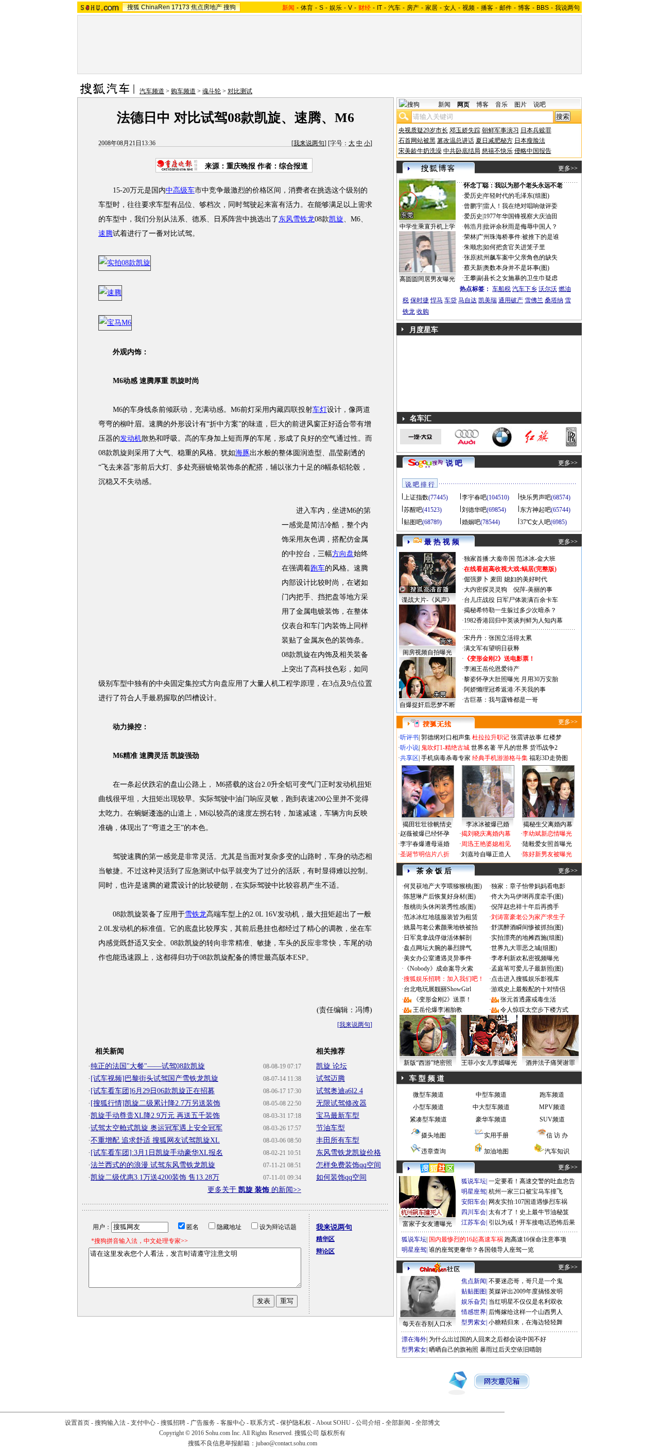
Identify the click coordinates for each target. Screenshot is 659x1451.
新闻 (444, 104)
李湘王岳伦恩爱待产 (491, 668)
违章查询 (433, 1151)
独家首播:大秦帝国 (489, 558)
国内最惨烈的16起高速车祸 (466, 1239)
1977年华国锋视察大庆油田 (520, 216)
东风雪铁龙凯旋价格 (348, 1152)
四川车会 (473, 1212)
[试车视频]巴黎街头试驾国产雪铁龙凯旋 (154, 1078)
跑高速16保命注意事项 (535, 1239)
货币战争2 (544, 747)
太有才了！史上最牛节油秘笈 (529, 1212)
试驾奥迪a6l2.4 (339, 1091)
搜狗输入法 (110, 1422)
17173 (180, 7)
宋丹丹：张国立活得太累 (498, 638)
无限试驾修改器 (341, 1103)
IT (379, 7)
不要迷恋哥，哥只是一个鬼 (526, 1281)
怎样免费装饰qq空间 (348, 1165)
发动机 (131, 438)
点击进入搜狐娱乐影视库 (525, 978)
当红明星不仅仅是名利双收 (526, 1301)
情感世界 (473, 1312)
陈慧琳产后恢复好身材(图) (440, 896)
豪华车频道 (491, 1119)
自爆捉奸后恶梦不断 (427, 705)
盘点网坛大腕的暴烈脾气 (438, 948)
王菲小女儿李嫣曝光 (489, 1062)
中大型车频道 (491, 1107)
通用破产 (510, 300)
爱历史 (473, 195)
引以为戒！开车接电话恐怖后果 (532, 1222)
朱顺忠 (473, 247)
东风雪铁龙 (297, 219)
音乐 (501, 104)
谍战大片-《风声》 (427, 599)
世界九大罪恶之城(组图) (524, 948)
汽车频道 (152, 91)
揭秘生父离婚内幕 (548, 824)
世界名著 (483, 747)
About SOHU (333, 1422)
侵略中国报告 (532, 150)
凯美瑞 (487, 300)
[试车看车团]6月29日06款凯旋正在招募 (153, 1091)
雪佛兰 (534, 300)
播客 (487, 7)
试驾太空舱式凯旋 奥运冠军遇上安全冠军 (156, 1128)
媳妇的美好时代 (525, 579)
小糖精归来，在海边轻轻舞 (526, 1322)
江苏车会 (473, 1222)
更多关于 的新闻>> (254, 1190)
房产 (413, 7)
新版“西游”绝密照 (428, 1062)
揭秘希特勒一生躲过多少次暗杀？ (510, 610)
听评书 (409, 737)
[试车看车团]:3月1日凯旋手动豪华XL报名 (157, 1152)
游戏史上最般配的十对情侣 (528, 989)
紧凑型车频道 (428, 1119)
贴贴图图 (473, 1291)
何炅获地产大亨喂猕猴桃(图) (443, 886)
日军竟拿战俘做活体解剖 (438, 937)
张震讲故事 (526, 737)
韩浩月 (473, 226)
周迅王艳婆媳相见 (486, 844)
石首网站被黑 (417, 140)
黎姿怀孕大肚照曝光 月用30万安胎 (511, 679)
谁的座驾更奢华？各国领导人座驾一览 (481, 1249)
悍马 (436, 300)
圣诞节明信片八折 (424, 854)
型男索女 (473, 1322)
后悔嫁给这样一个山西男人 (526, 1312)
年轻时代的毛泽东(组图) (516, 195)
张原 (470, 257)
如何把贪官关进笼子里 (514, 247)
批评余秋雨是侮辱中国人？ (520, 226)
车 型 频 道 (426, 1078)
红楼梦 (552, 737)
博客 (524, 7)
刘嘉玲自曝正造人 (486, 854)
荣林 (470, 236)
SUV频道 (552, 1119)
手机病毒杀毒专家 (446, 758)
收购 (423, 311)
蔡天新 (473, 267)
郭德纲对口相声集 (446, 737)
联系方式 (262, 1422)
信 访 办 (557, 1135)
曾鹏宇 (473, 206)
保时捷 (419, 300)
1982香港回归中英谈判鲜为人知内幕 (513, 620)
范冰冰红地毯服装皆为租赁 (441, 917)
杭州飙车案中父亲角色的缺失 (517, 257)
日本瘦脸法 (529, 140)
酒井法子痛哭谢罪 (550, 1062)
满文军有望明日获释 (491, 648)
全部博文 (427, 1422)
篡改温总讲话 (455, 140)
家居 (431, 7)
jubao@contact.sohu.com (286, 1443)
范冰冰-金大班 (536, 558)
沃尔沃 (548, 288)
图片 (520, 104)
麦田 (496, 579)
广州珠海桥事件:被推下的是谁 (518, 236)
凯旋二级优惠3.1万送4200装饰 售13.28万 (155, 1177)
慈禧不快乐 (497, 150)
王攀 (470, 278)
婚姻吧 (471, 522)
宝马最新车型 (337, 1115)
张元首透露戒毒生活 (528, 999)
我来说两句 (308, 143)
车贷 (450, 300)
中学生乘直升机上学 (427, 226)
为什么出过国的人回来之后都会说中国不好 (487, 1339)
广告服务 (202, 1422)
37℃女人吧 (535, 522)
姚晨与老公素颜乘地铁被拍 (441, 927)
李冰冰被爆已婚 (487, 824)
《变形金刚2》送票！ (442, 999)
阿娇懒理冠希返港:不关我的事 (505, 689)
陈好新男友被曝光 (547, 854)
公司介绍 (368, 1422)
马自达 (467, 300)
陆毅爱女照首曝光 (547, 844)
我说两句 (567, 7)
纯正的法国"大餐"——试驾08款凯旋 (148, 1066)
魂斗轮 (211, 91)
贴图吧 (413, 522)
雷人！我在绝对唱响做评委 (520, 206)
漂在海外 (414, 1339)
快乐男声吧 (535, 497)
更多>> (568, 168)
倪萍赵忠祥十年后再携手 (525, 906)
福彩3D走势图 (548, 758)
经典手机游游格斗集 (500, 758)
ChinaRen (155, 7)
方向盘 (343, 554)
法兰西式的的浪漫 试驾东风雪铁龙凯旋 (153, 1165)
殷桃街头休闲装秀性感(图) (440, 906)
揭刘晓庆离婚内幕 (486, 833)
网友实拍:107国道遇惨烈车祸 (528, 1201)
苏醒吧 (413, 509)
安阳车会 (473, 1201)
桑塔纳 (554, 300)
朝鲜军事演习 (500, 130)
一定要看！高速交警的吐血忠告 (532, 1181)
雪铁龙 (195, 914)
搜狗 (229, 7)
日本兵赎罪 (536, 130)
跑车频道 (552, 1094)
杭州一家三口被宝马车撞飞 (526, 1191)
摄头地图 (433, 1135)
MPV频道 (552, 1107)
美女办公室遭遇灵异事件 (438, 958)
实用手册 (496, 1135)
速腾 (105, 233)
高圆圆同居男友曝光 (427, 279)
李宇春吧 (474, 497)
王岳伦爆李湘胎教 (437, 1009)
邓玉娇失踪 (464, 130)
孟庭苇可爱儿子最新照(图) (527, 968)
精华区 (325, 1238)
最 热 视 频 (441, 542)
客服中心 (232, 1422)
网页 (463, 104)
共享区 (409, 758)
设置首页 (77, 1422)
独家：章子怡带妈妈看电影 (528, 886)
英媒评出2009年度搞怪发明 (526, 1291)
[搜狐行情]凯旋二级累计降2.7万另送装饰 (155, 1103)
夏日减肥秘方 (494, 140)
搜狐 (133, 7)
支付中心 (143, 1422)
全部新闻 (398, 1422)
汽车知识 (557, 1151)
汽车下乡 (524, 288)
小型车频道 (428, 1107)
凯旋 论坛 (331, 1066)
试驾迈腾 (330, 1078)
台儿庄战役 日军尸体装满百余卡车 (511, 599)
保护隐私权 (295, 1422)
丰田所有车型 (337, 1140)
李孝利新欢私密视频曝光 (525, 958)
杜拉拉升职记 (490, 737)
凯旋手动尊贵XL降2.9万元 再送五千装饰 (155, 1115)
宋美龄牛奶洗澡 (420, 150)
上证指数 (416, 497)
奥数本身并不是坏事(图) (516, 267)
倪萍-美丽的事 (532, 589)
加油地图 (496, 1151)
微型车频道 (428, 1094)
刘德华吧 (474, 509)
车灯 (320, 409)
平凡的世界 (512, 747)
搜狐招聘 (173, 1422)
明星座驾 (473, 1191)
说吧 (539, 104)
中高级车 (180, 190)
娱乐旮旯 (473, 1301)
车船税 (501, 288)
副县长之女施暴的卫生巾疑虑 (517, 278)
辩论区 (325, 1251)
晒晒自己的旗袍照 (453, 1349)
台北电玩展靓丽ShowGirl (437, 989)
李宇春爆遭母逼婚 (424, 844)
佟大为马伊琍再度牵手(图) (527, 896)
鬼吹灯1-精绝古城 (445, 747)
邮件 (505, 7)
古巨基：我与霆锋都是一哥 (501, 699)
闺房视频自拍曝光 (427, 652)
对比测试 (240, 91)
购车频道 (183, 91)
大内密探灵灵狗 (485, 589)
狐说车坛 (473, 1181)
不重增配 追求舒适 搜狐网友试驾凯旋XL (155, 1140)
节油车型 (330, 1128)
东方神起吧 (535, 509)
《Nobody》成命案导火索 (438, 968)
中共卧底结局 (461, 150)
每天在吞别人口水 (427, 1323)
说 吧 (454, 463)
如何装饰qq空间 (341, 1177)
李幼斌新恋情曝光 (547, 833)
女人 (450, 7)
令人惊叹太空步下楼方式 (534, 1009)
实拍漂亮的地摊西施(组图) (527, 937)
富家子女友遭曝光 (427, 1224)
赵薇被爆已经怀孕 (424, 833)
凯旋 (336, 219)
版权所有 (333, 1433)
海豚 (242, 453)
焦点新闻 (473, 1281)
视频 (468, 7)
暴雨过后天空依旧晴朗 (511, 1349)
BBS (542, 7)
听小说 (409, 747)
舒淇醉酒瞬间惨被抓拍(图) (527, 927)
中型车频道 (491, 1094)
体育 (307, 7)
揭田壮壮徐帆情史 (427, 824)
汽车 (394, 7)
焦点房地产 (206, 7)
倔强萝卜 (476, 579)
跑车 (317, 568)
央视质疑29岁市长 (423, 130)
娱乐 (336, 7)
